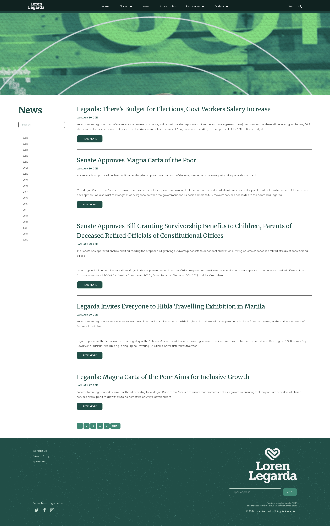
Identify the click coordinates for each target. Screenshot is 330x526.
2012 (25, 222)
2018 (25, 185)
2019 (25, 179)
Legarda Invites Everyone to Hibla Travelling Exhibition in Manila (171, 306)
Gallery (219, 6)
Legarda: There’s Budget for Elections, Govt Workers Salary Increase (174, 109)
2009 (25, 240)
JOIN (290, 492)
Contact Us (40, 451)
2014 (25, 209)
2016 (25, 197)
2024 (25, 149)
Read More (90, 138)
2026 (25, 137)
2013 (25, 216)
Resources (193, 6)
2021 (25, 167)
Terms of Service (284, 506)
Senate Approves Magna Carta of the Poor (136, 160)
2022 (25, 161)
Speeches (39, 461)
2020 (25, 173)
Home (105, 6)
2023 (25, 155)
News (146, 6)
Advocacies (168, 6)
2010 (25, 234)
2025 (25, 143)
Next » (115, 425)
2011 (25, 228)
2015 (25, 203)
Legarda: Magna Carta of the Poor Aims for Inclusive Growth (163, 377)
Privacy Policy (41, 456)
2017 (25, 191)
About (124, 6)
